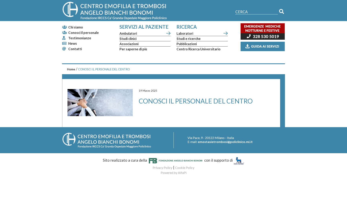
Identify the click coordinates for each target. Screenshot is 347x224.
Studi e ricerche (189, 38)
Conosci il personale (83, 32)
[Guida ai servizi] (263, 46)
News (72, 43)
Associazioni (129, 44)
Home (71, 69)
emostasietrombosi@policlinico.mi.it (225, 142)
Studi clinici (128, 38)
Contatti (75, 49)
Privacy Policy (162, 167)
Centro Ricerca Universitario (198, 49)
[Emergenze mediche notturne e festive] (263, 32)
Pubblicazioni (187, 44)
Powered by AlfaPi (174, 172)
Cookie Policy (184, 167)
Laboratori (185, 33)
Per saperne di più (133, 49)
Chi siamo (75, 27)
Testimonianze (79, 38)
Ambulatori (128, 33)
